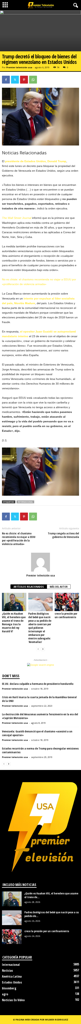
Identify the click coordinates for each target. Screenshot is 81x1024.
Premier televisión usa (19, 67)
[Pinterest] (24, 80)
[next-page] (43, 649)
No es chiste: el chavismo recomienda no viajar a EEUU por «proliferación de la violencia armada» (18, 539)
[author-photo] (40, 562)
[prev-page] (38, 649)
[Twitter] (15, 80)
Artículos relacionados (29, 586)
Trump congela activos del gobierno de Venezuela (63, 535)
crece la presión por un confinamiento (66, 615)
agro (5, 994)
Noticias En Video (13, 1000)
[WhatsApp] (33, 80)
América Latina (12, 976)
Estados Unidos (12, 982)
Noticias (7, 970)
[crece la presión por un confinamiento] (67, 602)
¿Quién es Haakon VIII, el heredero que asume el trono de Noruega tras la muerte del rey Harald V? (14, 622)
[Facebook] (6, 80)
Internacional (11, 964)
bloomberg (9, 988)
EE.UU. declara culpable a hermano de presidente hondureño (37, 684)
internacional (25, 502)
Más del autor (59, 586)
